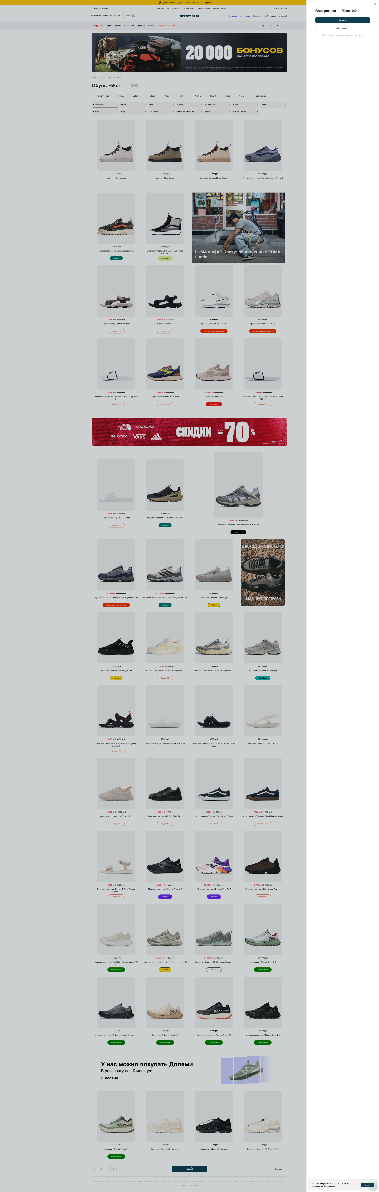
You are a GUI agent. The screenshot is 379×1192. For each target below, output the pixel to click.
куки (333, 1186)
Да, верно (342, 20)
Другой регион (342, 28)
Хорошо (367, 1185)
